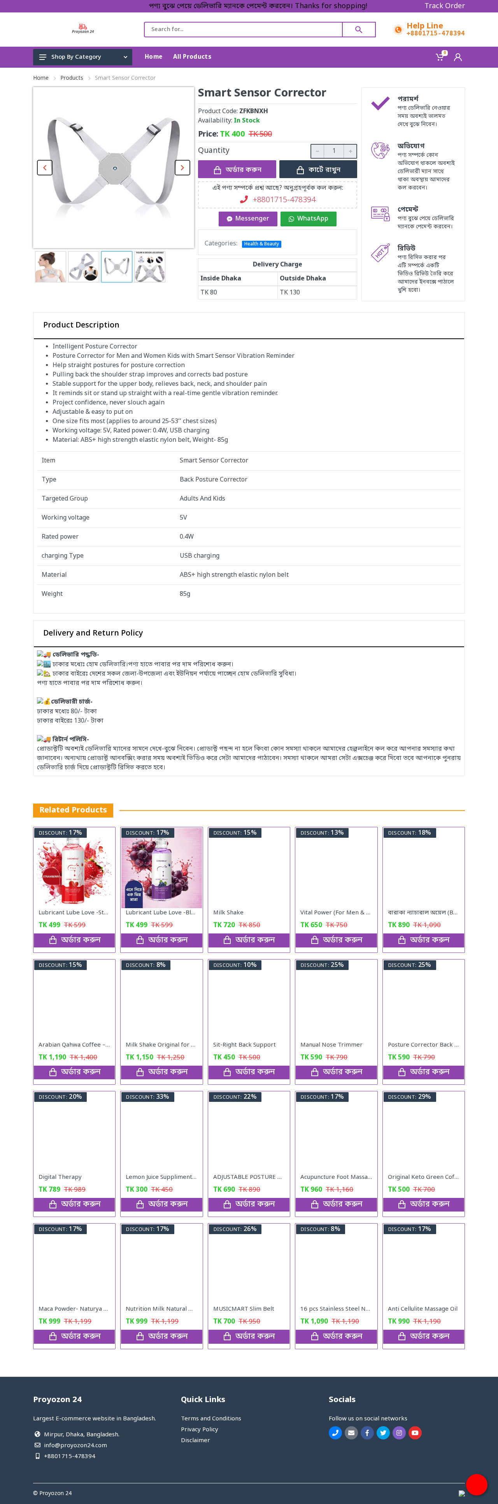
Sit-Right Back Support (244, 1045)
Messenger (252, 219)
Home (41, 78)
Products (71, 78)
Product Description (81, 325)
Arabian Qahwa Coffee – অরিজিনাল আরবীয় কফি (103, 1045)
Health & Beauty (261, 244)
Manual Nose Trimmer (331, 1045)
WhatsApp (312, 219)
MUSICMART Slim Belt (243, 1309)
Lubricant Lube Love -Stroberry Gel (88, 913)
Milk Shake (228, 913)
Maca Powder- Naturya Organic (82, 1309)
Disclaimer (195, 1440)
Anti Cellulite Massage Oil (423, 1309)
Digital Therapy (60, 1177)
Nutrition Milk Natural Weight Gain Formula (186, 1309)
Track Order (444, 6)
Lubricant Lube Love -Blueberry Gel (175, 913)
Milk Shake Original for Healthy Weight (180, 1045)
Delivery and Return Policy (93, 634)
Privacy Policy (199, 1430)
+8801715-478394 (436, 33)
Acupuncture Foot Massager (338, 1177)
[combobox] (243, 29)
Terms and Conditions (211, 1419)
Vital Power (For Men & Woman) (344, 913)
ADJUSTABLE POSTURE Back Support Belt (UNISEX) (283, 1177)
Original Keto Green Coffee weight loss (442, 1177)
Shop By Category (76, 57)
